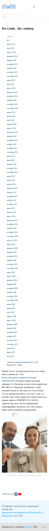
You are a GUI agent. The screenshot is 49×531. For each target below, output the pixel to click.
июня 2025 (11, 80)
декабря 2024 (12, 96)
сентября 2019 (12, 268)
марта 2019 (11, 276)
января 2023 (11, 164)
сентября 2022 (12, 172)
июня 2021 (11, 208)
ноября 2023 (11, 144)
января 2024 (11, 136)
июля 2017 (11, 348)
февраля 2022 (12, 188)
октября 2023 (12, 148)
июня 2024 (11, 116)
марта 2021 (11, 216)
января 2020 (11, 252)
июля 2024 (11, 112)
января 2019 (11, 284)
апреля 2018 (11, 316)
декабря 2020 (12, 224)
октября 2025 (12, 72)
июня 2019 (11, 272)
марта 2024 (11, 128)
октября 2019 (12, 264)
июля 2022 (11, 176)
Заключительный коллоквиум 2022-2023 (22, 362)
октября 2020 (12, 232)
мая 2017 (10, 356)
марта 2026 (11, 52)
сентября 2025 (12, 76)
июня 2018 (11, 308)
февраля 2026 (12, 56)
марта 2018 (11, 320)
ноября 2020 (11, 228)
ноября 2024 (11, 100)
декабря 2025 (12, 64)
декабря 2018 (12, 288)
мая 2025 (10, 84)
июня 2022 (11, 180)
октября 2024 (12, 104)
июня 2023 (11, 156)
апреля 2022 (11, 184)
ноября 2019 (11, 260)
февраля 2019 (12, 280)
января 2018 (11, 328)
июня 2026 (11, 44)
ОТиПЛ (9, 7)
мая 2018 (10, 312)
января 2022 (11, 192)
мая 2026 (10, 48)
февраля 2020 (12, 248)
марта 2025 (11, 88)
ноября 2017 (11, 336)
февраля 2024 (12, 132)
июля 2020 (11, 244)
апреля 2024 (11, 124)
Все (8, 40)
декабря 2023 (12, 140)
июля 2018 (11, 304)
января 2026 (11, 60)
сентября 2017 (12, 344)
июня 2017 (11, 352)
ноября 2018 (11, 292)
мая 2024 (10, 120)
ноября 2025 (11, 68)
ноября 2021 (11, 200)
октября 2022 (12, 168)
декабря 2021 (12, 196)
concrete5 (28, 527)
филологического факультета (15, 512)
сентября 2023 (12, 152)
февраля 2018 (12, 324)
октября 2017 (12, 340)
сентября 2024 (12, 108)
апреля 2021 (11, 212)
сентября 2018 (12, 300)
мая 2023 (11, 160)
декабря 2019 (12, 256)
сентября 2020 (12, 236)
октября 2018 (12, 296)
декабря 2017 (12, 332)
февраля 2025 (12, 92)
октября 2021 (12, 204)
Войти (44, 527)
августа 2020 (12, 240)
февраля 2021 (12, 220)
